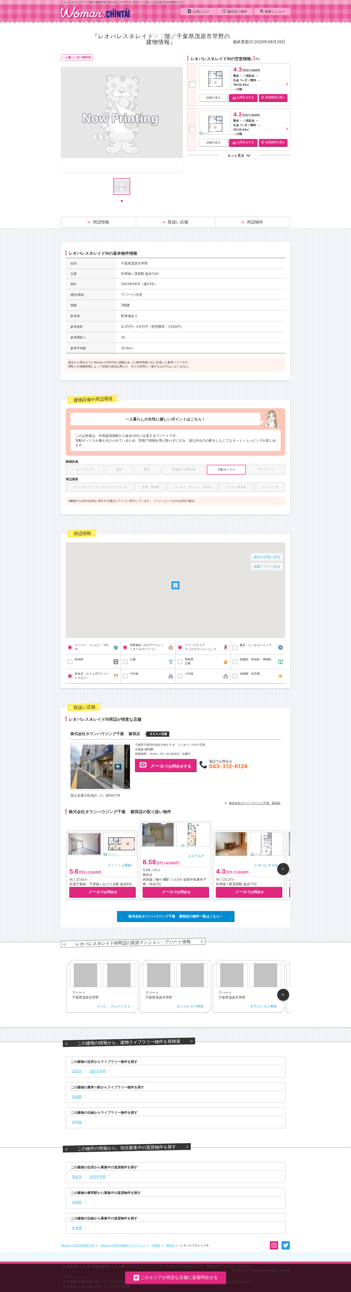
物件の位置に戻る (267, 557)
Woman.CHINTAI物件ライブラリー (123, 1245)
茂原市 (170, 1245)
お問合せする (245, 97)
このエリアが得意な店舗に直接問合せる (179, 1277)
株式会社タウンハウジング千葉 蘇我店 (255, 803)
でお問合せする (170, 766)
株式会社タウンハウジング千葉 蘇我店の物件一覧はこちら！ (175, 916)
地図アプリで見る (267, 566)
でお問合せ (102, 891)
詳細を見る (213, 97)
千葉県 (156, 1245)
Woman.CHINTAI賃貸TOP (78, 1245)
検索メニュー (275, 11)
